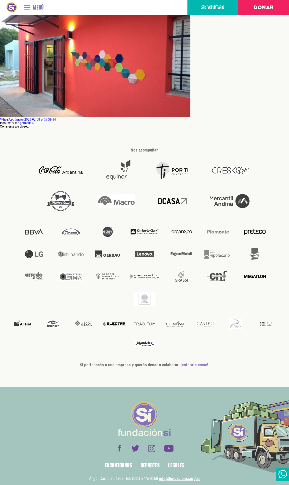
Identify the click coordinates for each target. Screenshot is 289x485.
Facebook (119, 448)
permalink (26, 123)
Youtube (168, 448)
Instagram (151, 448)
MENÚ (38, 7)
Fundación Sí (11, 7)
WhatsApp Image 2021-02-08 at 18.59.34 (28, 119)
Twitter (135, 448)
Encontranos (118, 465)
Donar (264, 7)
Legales (176, 465)
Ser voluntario (212, 7)
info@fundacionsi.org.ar (179, 478)
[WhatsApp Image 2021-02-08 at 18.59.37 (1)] (95, 116)
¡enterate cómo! (194, 365)
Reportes (150, 465)
